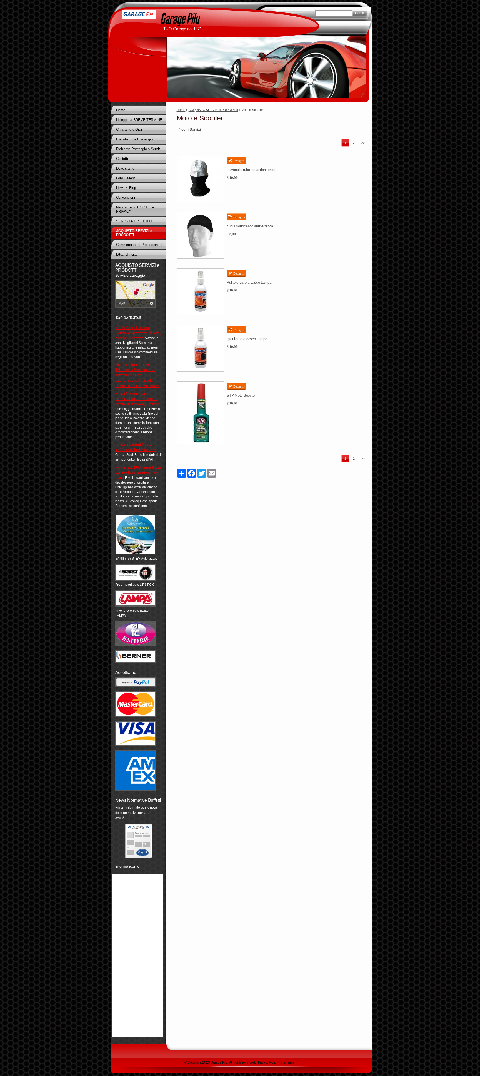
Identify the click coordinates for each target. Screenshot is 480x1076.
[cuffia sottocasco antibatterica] (201, 235)
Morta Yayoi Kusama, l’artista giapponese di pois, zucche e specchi (138, 332)
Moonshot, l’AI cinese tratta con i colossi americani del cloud (138, 472)
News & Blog (126, 188)
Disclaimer (288, 1062)
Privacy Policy (268, 1062)
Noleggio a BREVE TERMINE (139, 120)
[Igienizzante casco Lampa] (201, 348)
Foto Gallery (125, 178)
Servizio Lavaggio (130, 275)
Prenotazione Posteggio (134, 139)
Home (181, 110)
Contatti (122, 159)
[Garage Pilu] (139, 14)
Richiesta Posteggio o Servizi (138, 149)
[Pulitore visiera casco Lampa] (201, 292)
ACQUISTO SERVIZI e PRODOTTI (213, 110)
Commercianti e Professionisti (139, 245)
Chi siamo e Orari (129, 129)
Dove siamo (125, 168)
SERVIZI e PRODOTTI (134, 221)
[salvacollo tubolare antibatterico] (201, 179)
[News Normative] (138, 841)
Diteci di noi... (126, 254)
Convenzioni (125, 197)
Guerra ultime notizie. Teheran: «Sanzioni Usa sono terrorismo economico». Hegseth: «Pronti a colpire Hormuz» (137, 375)
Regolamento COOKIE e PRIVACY (135, 209)
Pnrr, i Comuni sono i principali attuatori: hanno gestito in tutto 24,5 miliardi (137, 398)
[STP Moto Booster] (201, 413)
